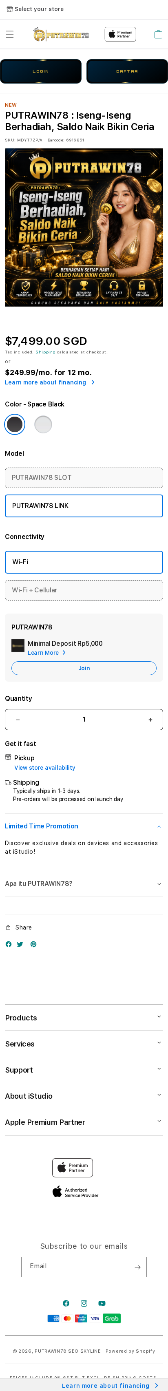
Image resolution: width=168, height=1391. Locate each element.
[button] (10, 34)
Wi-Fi (20, 562)
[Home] (61, 34)
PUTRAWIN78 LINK (40, 506)
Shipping (45, 351)
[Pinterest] (35, 946)
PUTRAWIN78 (50, 1351)
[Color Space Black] (14, 424)
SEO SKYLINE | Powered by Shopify (111, 1351)
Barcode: (56, 139)
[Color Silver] (43, 424)
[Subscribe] (137, 1267)
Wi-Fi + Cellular (34, 590)
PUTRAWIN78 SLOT (41, 477)
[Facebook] (10, 946)
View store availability (44, 767)
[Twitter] (22, 946)
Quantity (18, 698)
